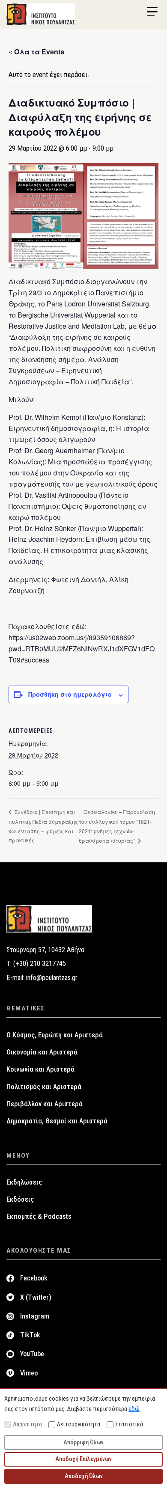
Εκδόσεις (20, 1199)
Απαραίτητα (27, 1424)
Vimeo (29, 1373)
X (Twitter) (35, 1297)
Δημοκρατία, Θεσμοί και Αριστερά (56, 1121)
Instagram (34, 1316)
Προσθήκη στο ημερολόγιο (70, 694)
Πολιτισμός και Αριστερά (43, 1087)
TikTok (30, 1335)
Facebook (34, 1278)
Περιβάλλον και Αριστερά (44, 1104)
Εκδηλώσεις (24, 1182)
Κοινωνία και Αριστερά (40, 1069)
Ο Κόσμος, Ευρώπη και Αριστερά (54, 1035)
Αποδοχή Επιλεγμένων (83, 1458)
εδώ (134, 1409)
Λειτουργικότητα (78, 1424)
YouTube (32, 1354)
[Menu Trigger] (152, 12)
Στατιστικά (129, 1424)
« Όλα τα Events (36, 51)
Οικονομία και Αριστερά (42, 1052)
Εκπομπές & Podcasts (39, 1216)
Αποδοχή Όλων (84, 1476)
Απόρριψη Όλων (83, 1442)
